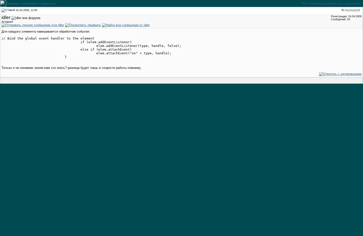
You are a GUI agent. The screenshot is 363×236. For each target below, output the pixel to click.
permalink (352, 9)
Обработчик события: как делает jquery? (335, 3)
